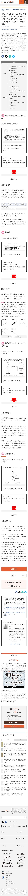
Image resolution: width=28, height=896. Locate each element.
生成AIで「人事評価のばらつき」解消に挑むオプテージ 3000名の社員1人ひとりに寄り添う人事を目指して (15, 783)
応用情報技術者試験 (13, 29)
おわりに (13, 108)
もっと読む (5, 615)
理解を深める (14, 68)
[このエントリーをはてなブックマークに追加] (13, 56)
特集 (2, 832)
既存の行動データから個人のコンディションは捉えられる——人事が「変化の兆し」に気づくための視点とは (15, 777)
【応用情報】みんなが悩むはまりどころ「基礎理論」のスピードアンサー (14, 613)
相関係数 (13, 70)
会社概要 (7, 879)
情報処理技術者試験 (5, 29)
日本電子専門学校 (18, 630)
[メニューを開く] (2, 2)
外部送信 (7, 885)
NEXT (23, 575)
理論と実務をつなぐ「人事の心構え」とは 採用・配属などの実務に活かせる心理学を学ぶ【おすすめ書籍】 (15, 789)
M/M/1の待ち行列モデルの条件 (18, 66)
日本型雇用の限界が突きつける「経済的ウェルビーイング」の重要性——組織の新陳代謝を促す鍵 (15, 749)
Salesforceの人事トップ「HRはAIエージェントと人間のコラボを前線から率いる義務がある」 (15, 765)
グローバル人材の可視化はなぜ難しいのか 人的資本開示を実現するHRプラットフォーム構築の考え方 (15, 744)
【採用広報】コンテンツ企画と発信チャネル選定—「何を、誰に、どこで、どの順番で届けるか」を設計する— (15, 761)
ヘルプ (7, 871)
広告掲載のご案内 (21, 826)
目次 (14, 62)
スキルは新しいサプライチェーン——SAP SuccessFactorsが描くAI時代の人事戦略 (13, 794)
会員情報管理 (8, 875)
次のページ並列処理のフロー (14, 569)
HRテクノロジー (20, 846)
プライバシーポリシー (10, 883)
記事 (2, 838)
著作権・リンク (9, 873)
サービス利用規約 (9, 881)
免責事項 (7, 877)
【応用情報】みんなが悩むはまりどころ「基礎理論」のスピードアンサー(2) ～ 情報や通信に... (14, 609)
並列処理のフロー (15, 86)
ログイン (14, 726)
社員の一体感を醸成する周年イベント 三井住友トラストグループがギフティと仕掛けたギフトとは (15, 771)
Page (5, 97)
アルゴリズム (14, 80)
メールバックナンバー (15, 719)
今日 (8, 739)
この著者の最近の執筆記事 (15, 644)
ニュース (18, 832)
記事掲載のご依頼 (7, 826)
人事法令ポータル (20, 838)
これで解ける (14, 78)
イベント (3, 846)
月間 (20, 739)
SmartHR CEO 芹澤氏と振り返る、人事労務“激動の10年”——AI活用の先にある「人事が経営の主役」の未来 (15, 755)
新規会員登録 (14, 722)
